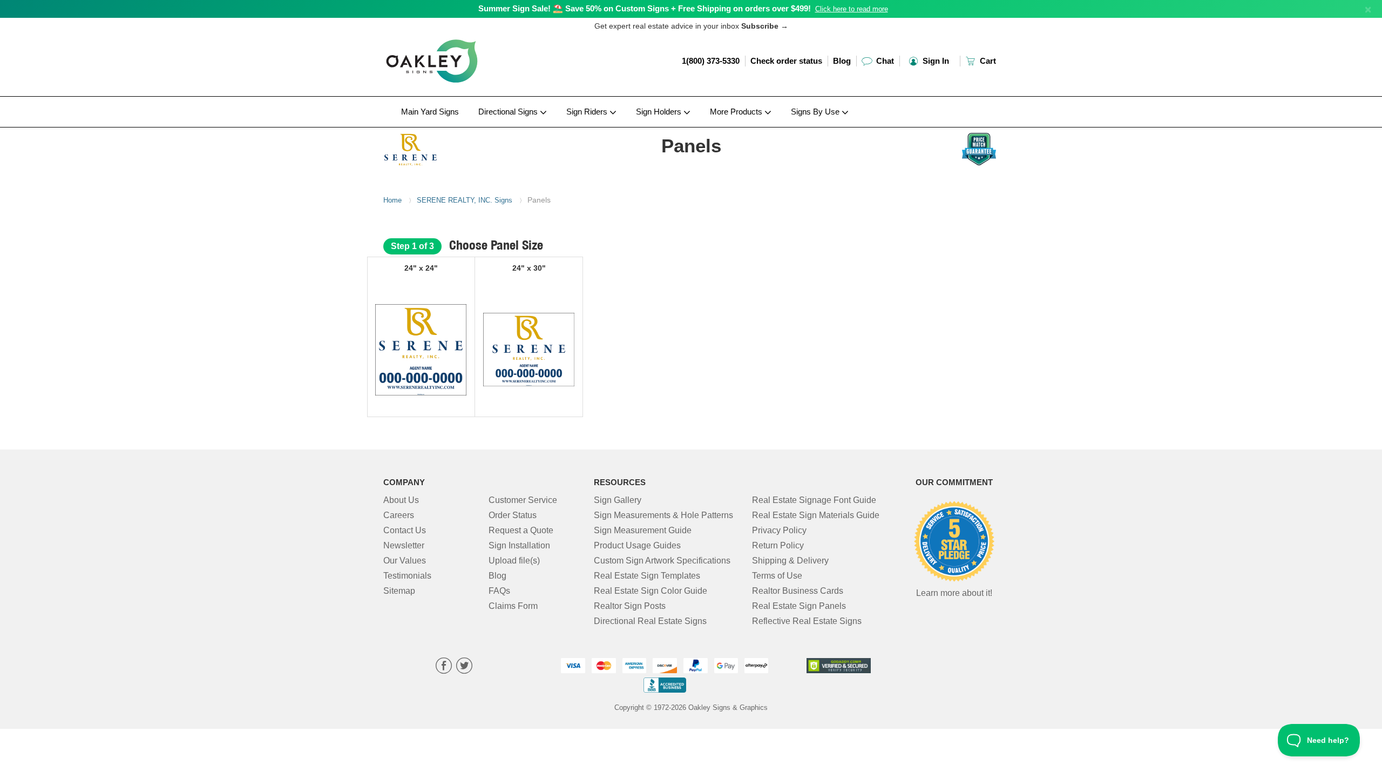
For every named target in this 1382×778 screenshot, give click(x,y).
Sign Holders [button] (659, 111)
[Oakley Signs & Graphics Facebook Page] (444, 667)
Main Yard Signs (430, 111)
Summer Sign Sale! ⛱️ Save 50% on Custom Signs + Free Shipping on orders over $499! (644, 8)
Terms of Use (777, 575)
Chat (884, 60)
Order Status (513, 515)
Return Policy (778, 545)
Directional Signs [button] (509, 111)
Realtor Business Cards (797, 590)
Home (392, 200)
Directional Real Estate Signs (650, 621)
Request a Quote (521, 530)
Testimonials (407, 575)
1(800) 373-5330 (711, 60)
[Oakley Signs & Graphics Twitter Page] (464, 667)
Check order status (786, 60)
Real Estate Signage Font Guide (814, 500)
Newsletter (403, 545)
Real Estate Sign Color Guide (650, 590)
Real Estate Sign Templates (647, 575)
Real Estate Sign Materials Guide (815, 515)
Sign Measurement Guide (643, 530)
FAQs (499, 590)
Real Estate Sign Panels (799, 606)
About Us (401, 500)
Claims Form (513, 606)
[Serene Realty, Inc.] (454, 147)
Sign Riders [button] (587, 111)
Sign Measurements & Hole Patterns (663, 515)
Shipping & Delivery (790, 560)
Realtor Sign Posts (630, 606)
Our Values (404, 560)
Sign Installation (519, 545)
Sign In (934, 60)
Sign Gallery (617, 500)
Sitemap (399, 590)
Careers (398, 515)
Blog (842, 60)
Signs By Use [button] (816, 111)
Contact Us (404, 530)
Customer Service (523, 500)
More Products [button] (737, 111)
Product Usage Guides (637, 545)
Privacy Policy (779, 530)
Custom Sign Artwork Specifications (662, 560)
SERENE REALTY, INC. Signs (464, 200)
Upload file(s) (514, 560)
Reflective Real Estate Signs (807, 621)
